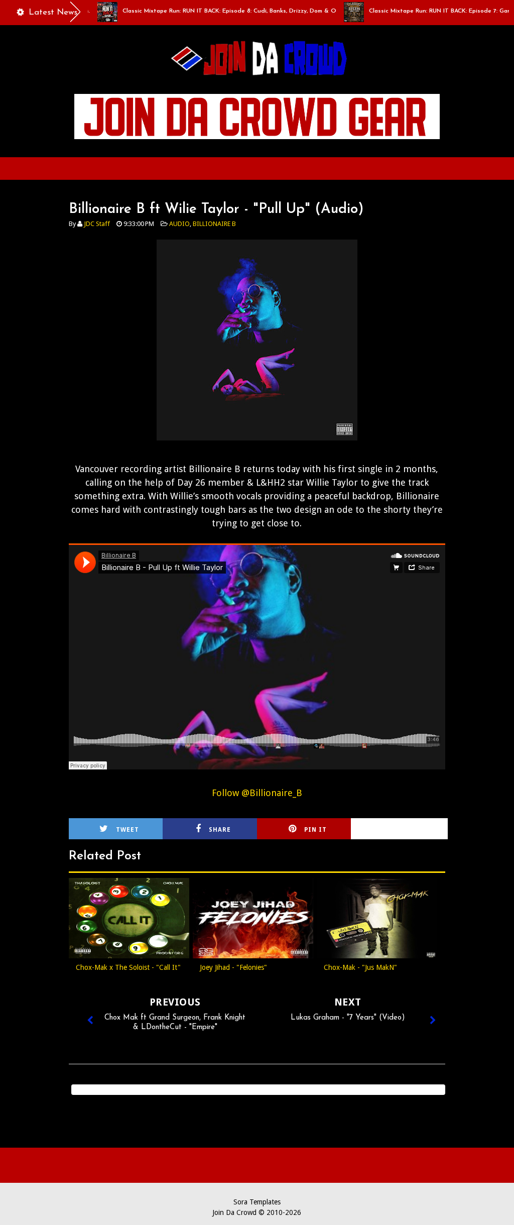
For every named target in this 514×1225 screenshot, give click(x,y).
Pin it (315, 829)
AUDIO (179, 224)
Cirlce (411, 829)
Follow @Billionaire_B (257, 793)
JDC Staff (97, 224)
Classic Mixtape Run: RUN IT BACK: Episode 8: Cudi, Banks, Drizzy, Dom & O (209, 11)
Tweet (127, 829)
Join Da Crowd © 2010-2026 (256, 1212)
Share (220, 829)
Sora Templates (257, 1202)
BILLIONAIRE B (214, 224)
